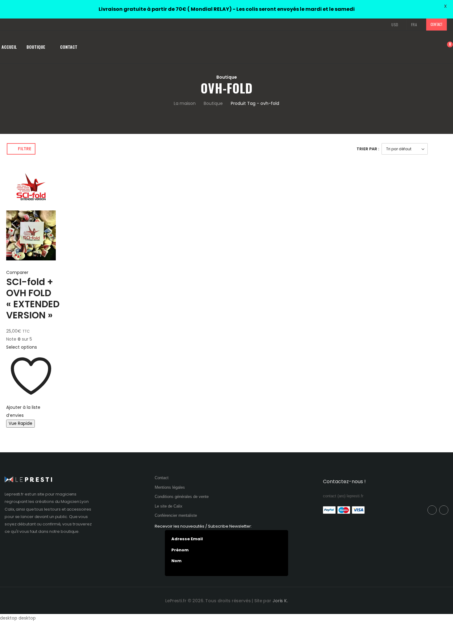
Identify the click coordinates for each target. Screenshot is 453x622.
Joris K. (280, 601)
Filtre (24, 149)
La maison (185, 103)
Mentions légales (170, 487)
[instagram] (17, 25)
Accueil (9, 47)
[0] (445, 47)
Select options (21, 347)
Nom (176, 560)
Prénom (180, 550)
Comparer (17, 272)
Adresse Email (187, 539)
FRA (414, 24)
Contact (436, 24)
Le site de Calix (168, 506)
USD (394, 24)
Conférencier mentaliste (176, 515)
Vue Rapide (20, 423)
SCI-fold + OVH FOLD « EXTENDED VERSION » (32, 298)
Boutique (36, 47)
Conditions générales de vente (182, 496)
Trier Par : (368, 149)
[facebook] (8, 25)
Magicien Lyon (75, 501)
